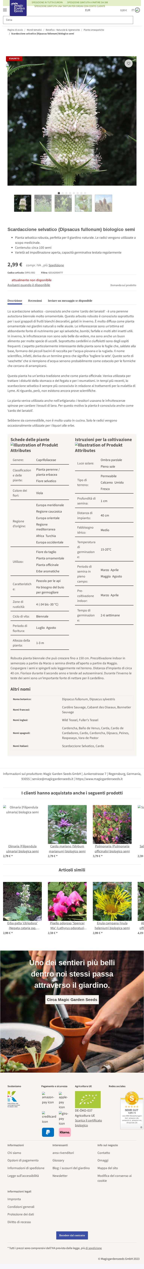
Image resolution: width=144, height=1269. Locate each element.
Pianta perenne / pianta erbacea (48, 472)
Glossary (58, 1160)
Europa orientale (48, 518)
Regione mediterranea (45, 527)
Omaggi (103, 1160)
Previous (11, 203)
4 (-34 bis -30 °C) (47, 604)
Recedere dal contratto (72, 1235)
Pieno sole (108, 466)
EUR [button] (83, 10)
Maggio (106, 576)
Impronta (14, 1199)
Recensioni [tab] (35, 300)
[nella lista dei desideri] (128, 63)
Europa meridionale (50, 505)
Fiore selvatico (46, 481)
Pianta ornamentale (50, 558)
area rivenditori (63, 1153)
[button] (96, 10)
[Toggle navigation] (5, 8)
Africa (40, 536)
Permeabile (109, 476)
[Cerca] (136, 20)
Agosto (51, 627)
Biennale (42, 616)
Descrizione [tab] (15, 300)
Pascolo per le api (48, 581)
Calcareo (107, 482)
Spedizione (56, 265)
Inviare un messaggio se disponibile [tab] (70, 300)
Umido (119, 482)
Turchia (51, 536)
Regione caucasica (49, 511)
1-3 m (40, 643)
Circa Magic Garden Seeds (72, 999)
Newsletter (60, 1175)
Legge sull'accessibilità (23, 1175)
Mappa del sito (108, 1168)
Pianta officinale (47, 565)
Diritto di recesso (19, 1222)
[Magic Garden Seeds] (18, 11)
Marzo (105, 570)
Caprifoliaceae (46, 460)
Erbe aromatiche (47, 571)
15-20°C (106, 549)
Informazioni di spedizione (26, 1168)
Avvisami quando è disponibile (29, 285)
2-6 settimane (110, 615)
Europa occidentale (49, 542)
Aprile (115, 570)
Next (115, 203)
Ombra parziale (111, 460)
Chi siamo (14, 1153)
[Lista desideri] (105, 10)
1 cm (104, 501)
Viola (39, 493)
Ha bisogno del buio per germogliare (50, 590)
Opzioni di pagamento (23, 1160)
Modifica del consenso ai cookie (115, 1178)
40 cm (105, 515)
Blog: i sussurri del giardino (71, 1168)
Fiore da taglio (46, 552)
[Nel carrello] (11, 54)
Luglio (40, 627)
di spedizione (94, 1248)
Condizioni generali (21, 1206)
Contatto (104, 1153)
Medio (105, 530)
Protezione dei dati (21, 1214)
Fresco (105, 489)
